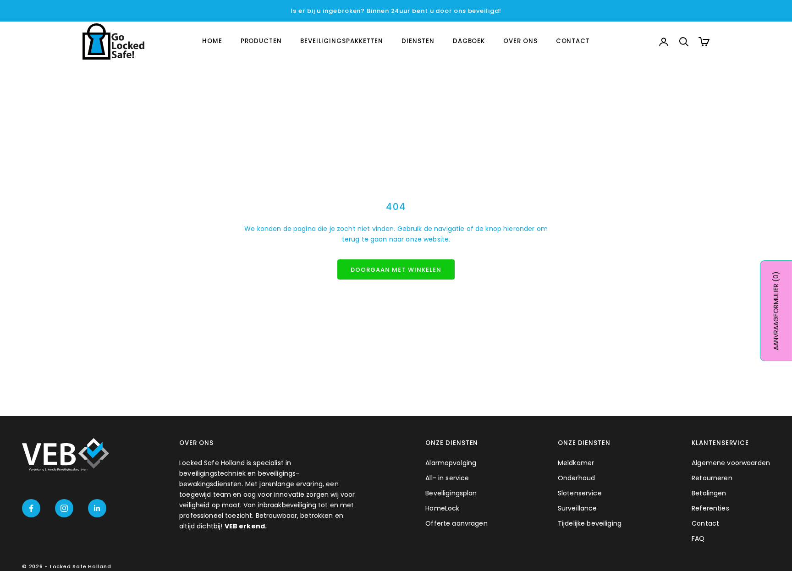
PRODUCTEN (261, 41)
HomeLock (442, 508)
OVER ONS (520, 41)
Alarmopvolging (450, 462)
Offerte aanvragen (456, 523)
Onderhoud (576, 478)
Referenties (710, 508)
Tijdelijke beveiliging (590, 523)
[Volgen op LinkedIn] (97, 508)
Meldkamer (576, 462)
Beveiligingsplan (451, 493)
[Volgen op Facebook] (31, 508)
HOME (212, 41)
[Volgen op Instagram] (64, 508)
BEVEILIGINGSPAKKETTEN (341, 41)
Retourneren (712, 478)
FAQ (698, 538)
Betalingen (709, 493)
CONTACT (573, 41)
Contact (705, 523)
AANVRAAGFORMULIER (776, 310)
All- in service (447, 478)
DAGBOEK (469, 41)
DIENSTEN (418, 41)
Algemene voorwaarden (731, 462)
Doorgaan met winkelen (396, 269)
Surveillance (577, 508)
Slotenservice (580, 493)
